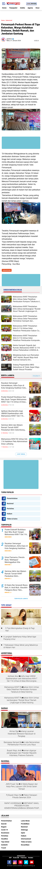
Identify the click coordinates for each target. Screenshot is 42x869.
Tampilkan (36, 376)
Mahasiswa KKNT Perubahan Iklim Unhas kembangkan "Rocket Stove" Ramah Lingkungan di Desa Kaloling (21, 700)
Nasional (10, 503)
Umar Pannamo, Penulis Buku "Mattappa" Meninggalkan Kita (14, 559)
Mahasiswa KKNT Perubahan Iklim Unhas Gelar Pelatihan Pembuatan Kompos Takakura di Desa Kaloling (21, 689)
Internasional (26, 839)
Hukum (9, 514)
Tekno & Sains (12, 519)
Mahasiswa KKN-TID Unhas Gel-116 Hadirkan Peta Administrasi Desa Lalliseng (14, 441)
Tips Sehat (5, 842)
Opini (23, 833)
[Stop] (40, 40)
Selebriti (4, 845)
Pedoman (24, 857)
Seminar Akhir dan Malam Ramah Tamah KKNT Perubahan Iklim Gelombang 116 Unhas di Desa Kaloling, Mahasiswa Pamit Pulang (13, 427)
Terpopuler (13, 8)
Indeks (22, 8)
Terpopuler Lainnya (21, 598)
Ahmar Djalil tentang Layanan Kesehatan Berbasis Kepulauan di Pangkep (21, 733)
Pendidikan (25, 824)
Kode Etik (16, 857)
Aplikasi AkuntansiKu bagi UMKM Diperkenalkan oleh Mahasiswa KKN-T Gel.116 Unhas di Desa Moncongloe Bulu (14, 413)
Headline (4, 839)
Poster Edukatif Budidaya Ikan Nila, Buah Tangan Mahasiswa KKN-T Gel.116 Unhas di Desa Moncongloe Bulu (13, 399)
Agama (30, 8)
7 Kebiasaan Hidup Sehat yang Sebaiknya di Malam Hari (21, 646)
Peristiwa (10, 509)
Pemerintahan (12, 498)
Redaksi (30, 857)
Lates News (25, 821)
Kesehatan (5, 833)
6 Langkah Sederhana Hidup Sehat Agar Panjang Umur (20, 638)
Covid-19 (4, 830)
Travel (3, 848)
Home (4, 8)
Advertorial (9, 20)
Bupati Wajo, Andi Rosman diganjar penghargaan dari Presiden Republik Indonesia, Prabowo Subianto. (22, 752)
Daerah (4, 824)
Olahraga (24, 830)
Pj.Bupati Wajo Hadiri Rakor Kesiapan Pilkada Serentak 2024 (21, 796)
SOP (10, 857)
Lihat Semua (21, 454)
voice (36, 40)
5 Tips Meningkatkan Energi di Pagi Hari (20, 629)
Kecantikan (25, 845)
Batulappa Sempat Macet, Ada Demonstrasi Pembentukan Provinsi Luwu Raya (22, 743)
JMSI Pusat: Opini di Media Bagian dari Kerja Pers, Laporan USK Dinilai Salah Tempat (22, 786)
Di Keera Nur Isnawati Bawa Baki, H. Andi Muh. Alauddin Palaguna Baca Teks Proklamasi (16, 587)
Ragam (3, 827)
